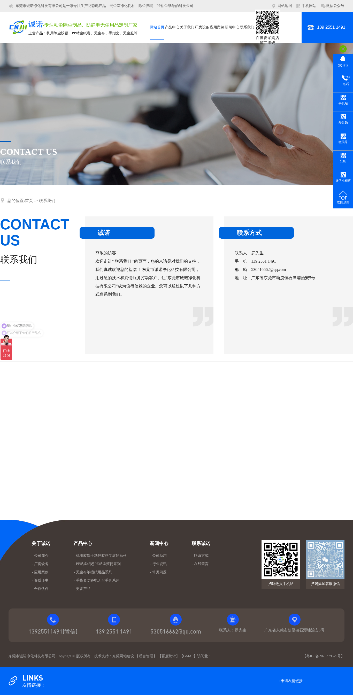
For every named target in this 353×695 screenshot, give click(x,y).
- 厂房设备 (40, 564)
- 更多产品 (82, 589)
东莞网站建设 (123, 656)
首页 (29, 200)
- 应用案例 (40, 572)
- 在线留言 (200, 564)
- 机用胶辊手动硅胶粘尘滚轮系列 (100, 556)
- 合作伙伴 (40, 589)
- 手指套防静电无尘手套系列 (96, 580)
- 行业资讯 (158, 564)
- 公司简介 (40, 556)
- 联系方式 (200, 556)
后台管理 (146, 656)
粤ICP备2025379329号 (323, 656)
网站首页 (157, 27)
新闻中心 (232, 27)
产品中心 (172, 27)
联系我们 (247, 27)
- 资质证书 (40, 580)
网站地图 (285, 6)
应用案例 (217, 27)
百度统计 (169, 656)
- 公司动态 (158, 556)
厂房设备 (202, 27)
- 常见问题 (158, 572)
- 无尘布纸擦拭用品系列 (93, 572)
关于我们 (187, 27)
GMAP (188, 656)
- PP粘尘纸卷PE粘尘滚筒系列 (97, 564)
